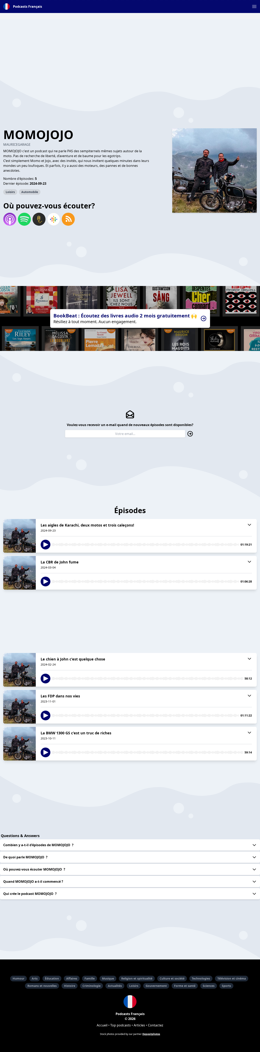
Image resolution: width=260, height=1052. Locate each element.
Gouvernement (156, 986)
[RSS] (68, 219)
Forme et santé (184, 986)
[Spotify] (24, 219)
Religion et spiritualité (136, 978)
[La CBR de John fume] (19, 573)
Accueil (102, 1025)
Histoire (69, 986)
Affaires (71, 978)
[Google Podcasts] (53, 219)
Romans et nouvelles (42, 986)
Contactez (155, 1025)
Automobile (29, 192)
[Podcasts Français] (130, 1001)
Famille (89, 978)
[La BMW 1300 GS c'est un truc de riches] (19, 744)
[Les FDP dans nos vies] (19, 707)
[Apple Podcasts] (9, 219)
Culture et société (172, 978)
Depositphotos (151, 1034)
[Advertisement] (130, 47)
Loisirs (10, 192)
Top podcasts (120, 1025)
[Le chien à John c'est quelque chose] (19, 670)
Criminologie (91, 986)
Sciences (208, 986)
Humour (18, 978)
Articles (139, 1025)
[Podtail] (39, 219)
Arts (35, 978)
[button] (254, 6)
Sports (226, 986)
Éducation (52, 978)
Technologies (201, 978)
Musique (108, 978)
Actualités (115, 986)
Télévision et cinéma (231, 978)
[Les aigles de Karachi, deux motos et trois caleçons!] (19, 536)
